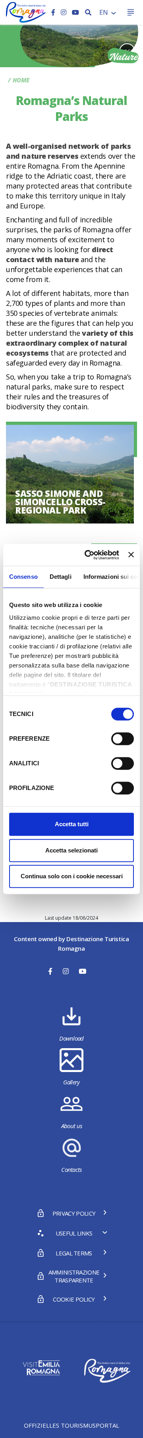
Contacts (71, 1169)
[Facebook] (54, 12)
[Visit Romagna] (26, 11)
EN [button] (104, 12)
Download (71, 1038)
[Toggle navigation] (130, 12)
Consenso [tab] (23, 576)
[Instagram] (64, 12)
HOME (21, 80)
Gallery (71, 1082)
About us (71, 1126)
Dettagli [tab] (61, 576)
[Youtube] (75, 12)
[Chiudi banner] (131, 555)
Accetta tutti (72, 824)
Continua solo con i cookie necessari (72, 876)
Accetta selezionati (71, 850)
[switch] (122, 738)
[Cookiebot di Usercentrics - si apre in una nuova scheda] (88, 555)
